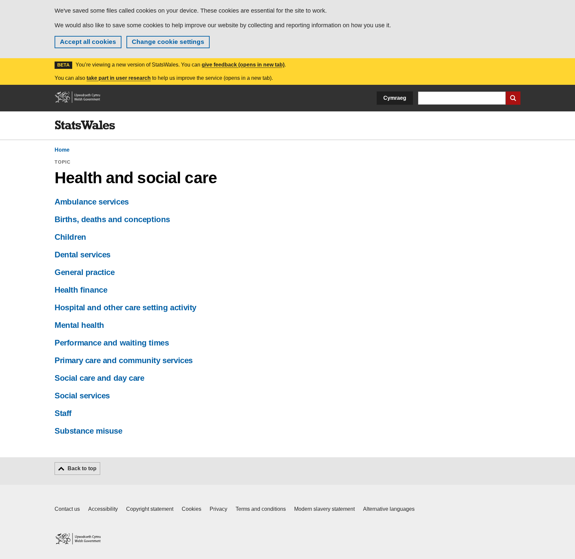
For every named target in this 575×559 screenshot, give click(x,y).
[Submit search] (513, 98)
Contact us (67, 509)
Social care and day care (99, 377)
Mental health (79, 325)
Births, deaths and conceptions (112, 219)
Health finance (81, 289)
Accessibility (103, 509)
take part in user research (119, 78)
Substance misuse (88, 430)
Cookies (191, 509)
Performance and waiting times (112, 342)
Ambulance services (92, 201)
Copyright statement (149, 509)
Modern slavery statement (324, 509)
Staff (63, 413)
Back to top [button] (82, 468)
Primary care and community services (124, 360)
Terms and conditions (261, 509)
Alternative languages (389, 509)
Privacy (218, 509)
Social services (82, 395)
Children (70, 236)
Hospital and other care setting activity (125, 307)
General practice (85, 272)
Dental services (82, 254)
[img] (85, 125)
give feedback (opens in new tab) (243, 65)
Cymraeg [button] (394, 98)
